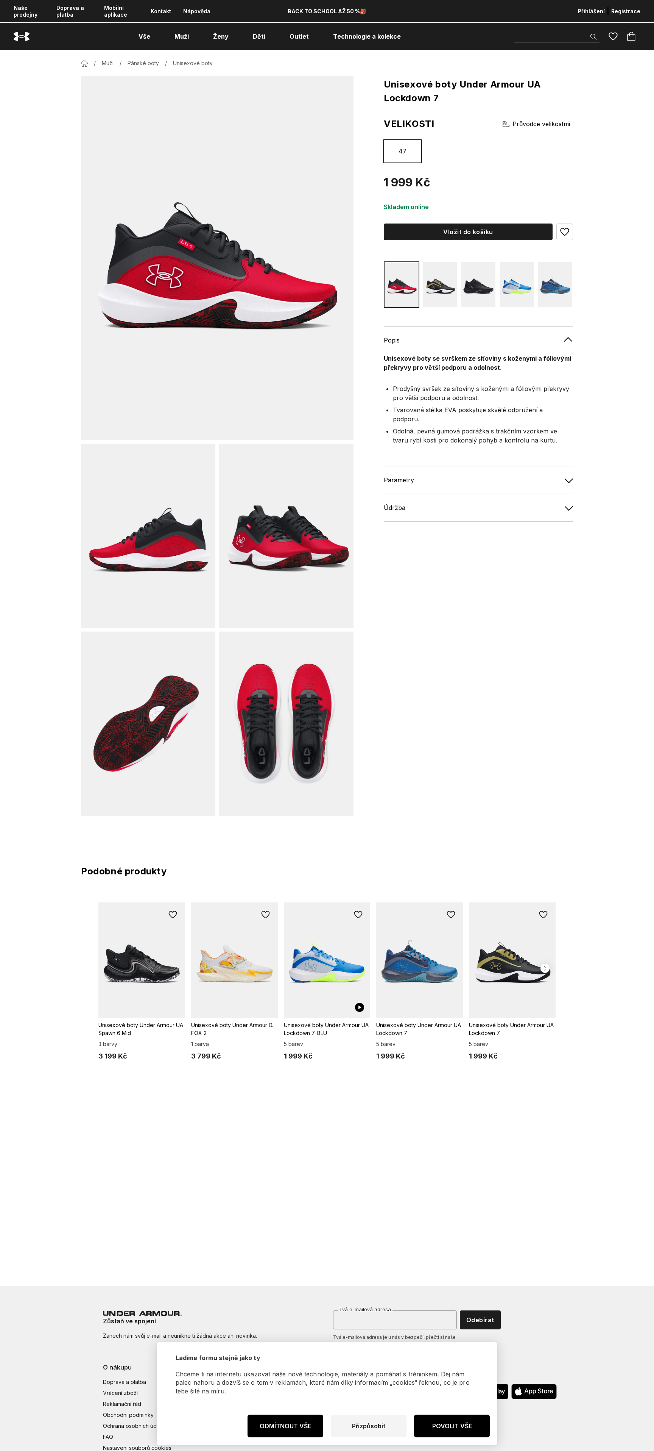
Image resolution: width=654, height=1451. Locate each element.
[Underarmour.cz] (22, 36)
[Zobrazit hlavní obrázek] (217, 258)
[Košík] (631, 36)
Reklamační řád (122, 1404)
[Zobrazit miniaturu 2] (286, 536)
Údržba (394, 507)
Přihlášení (591, 11)
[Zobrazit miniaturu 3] (148, 724)
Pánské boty (143, 63)
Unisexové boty (193, 63)
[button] (564, 232)
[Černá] (440, 284)
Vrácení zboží (120, 1393)
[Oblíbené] (613, 36)
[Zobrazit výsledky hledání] (593, 37)
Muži (108, 63)
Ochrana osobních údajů (133, 1426)
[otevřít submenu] (157, 36)
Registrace (625, 11)
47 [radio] (403, 151)
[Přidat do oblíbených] (173, 914)
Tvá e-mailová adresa (365, 1309)
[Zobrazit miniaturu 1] (148, 536)
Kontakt (161, 11)
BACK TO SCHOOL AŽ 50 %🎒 (327, 11)
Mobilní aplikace (115, 11)
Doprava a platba (70, 11)
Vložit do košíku (468, 232)
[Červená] (401, 284)
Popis (392, 340)
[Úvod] (84, 63)
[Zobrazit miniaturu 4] (286, 724)
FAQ (108, 1437)
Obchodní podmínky (128, 1415)
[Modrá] (517, 284)
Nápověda (196, 11)
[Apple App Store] (534, 1391)
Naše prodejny (25, 11)
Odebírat (480, 1320)
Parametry (399, 480)
